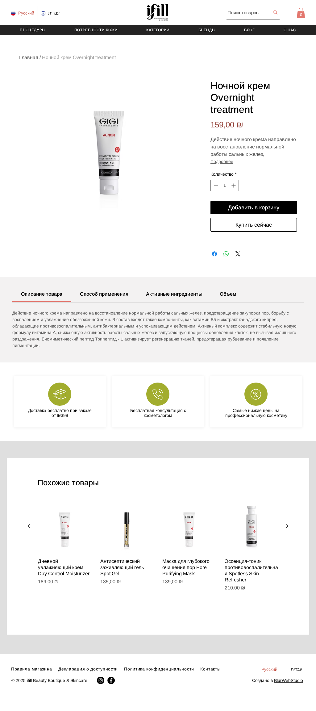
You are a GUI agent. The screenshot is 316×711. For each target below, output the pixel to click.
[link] (41, 294)
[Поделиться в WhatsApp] (226, 254)
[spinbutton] (224, 185)
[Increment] (234, 185)
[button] (301, 13)
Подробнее (221, 161)
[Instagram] (100, 680)
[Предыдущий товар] (29, 526)
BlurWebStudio (288, 680)
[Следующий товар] (287, 526)
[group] (158, 557)
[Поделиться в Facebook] (214, 254)
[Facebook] (111, 680)
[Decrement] (215, 185)
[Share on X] (238, 254)
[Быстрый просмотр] (65, 526)
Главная (28, 57)
